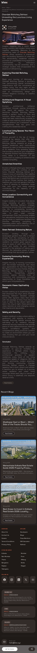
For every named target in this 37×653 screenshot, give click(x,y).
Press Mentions (25, 538)
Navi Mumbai (6, 556)
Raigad (23, 566)
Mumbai (23, 553)
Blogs (22, 535)
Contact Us (5, 535)
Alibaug (23, 559)
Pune (22, 556)
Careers (4, 538)
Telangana (5, 569)
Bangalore (5, 563)
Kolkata (4, 553)
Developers (24, 532)
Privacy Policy (6, 544)
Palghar (4, 566)
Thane (4, 559)
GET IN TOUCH (9, 649)
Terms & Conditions (8, 541)
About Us (5, 532)
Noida (23, 563)
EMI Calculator (25, 541)
